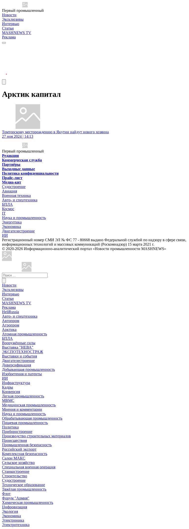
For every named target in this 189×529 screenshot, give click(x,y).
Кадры (7, 387)
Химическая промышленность (27, 502)
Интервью (10, 24)
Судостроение (14, 187)
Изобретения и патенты (22, 374)
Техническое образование (23, 485)
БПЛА (7, 204)
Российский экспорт (19, 449)
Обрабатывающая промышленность (32, 418)
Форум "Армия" (15, 498)
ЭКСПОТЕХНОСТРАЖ (22, 352)
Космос (8, 209)
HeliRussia (10, 312)
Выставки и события (19, 356)
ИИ (5, 235)
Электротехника (16, 525)
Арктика (9, 329)
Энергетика (12, 222)
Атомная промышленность (24, 334)
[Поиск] (4, 280)
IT (4, 213)
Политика (10, 427)
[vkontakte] (4, 65)
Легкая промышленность (23, 396)
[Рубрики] (4, 43)
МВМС (8, 400)
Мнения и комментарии (22, 409)
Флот (6, 494)
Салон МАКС (13, 458)
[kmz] (26, 270)
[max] (4, 53)
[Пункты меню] (4, 82)
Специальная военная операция (28, 467)
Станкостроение (15, 471)
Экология (10, 511)
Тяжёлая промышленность (24, 489)
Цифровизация (14, 507)
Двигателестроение (18, 231)
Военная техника (16, 195)
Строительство (14, 476)
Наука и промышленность (24, 218)
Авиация (9, 191)
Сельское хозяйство (18, 463)
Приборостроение (17, 431)
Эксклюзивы (13, 19)
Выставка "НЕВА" (17, 347)
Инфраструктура (16, 383)
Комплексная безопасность (24, 454)
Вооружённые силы (18, 343)
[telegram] (4, 47)
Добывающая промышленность (28, 369)
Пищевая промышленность (25, 423)
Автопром (10, 321)
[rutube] (4, 77)
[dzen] (4, 71)
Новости (9, 15)
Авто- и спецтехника (19, 200)
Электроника (13, 520)
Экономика (11, 226)
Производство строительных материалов (36, 436)
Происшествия (14, 440)
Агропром (10, 325)
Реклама (9, 37)
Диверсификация (16, 365)
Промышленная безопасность (27, 445)
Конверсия (11, 392)
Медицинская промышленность (29, 405)
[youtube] (4, 59)
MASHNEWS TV (16, 33)
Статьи (8, 28)
